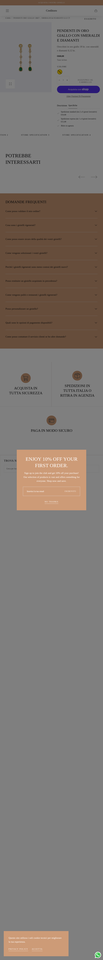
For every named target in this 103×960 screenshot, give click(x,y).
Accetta (37, 949)
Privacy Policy (18, 949)
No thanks (51, 502)
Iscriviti (70, 491)
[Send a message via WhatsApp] (98, 955)
